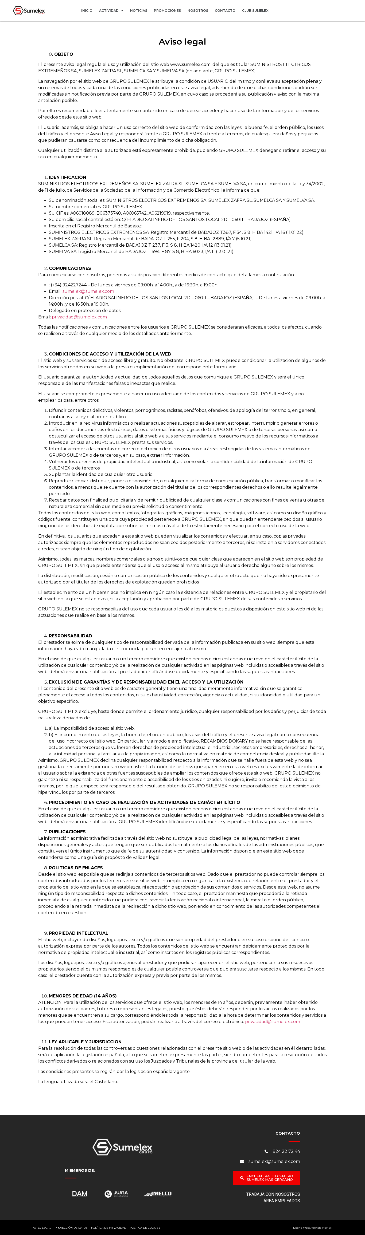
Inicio (86, 11)
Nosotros (198, 11)
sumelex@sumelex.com (88, 291)
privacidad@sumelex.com (79, 316)
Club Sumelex (255, 11)
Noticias (138, 11)
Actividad (109, 11)
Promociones (167, 11)
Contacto (225, 11)
